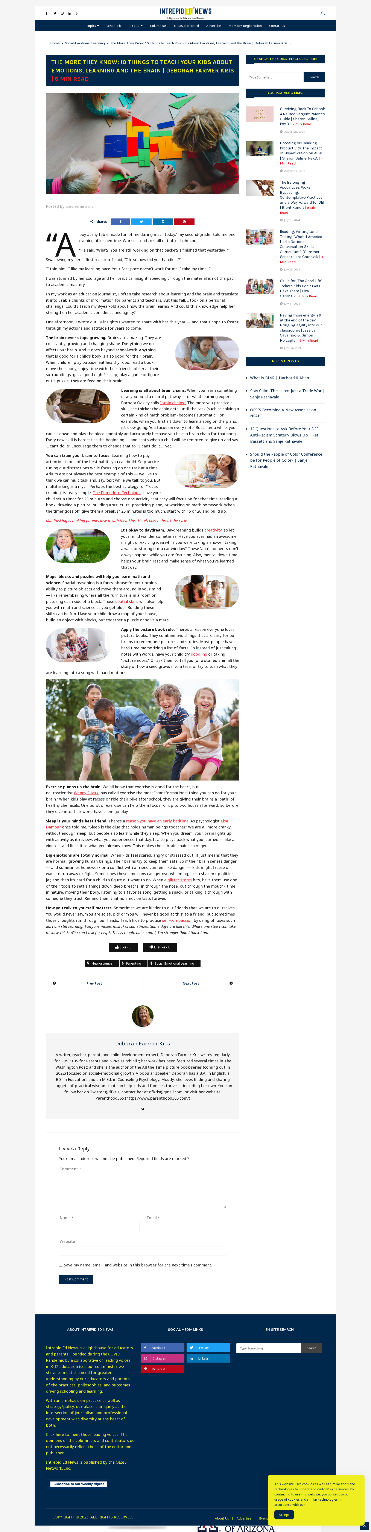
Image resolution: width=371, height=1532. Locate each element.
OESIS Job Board (186, 25)
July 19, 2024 (292, 269)
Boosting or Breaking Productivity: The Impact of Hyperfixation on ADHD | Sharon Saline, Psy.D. (302, 153)
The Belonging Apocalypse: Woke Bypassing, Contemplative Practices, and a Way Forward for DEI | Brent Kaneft (302, 197)
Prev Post (94, 983)
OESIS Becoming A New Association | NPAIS (284, 413)
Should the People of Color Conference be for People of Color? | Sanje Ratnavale (286, 460)
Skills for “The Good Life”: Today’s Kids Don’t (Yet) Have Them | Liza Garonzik (301, 288)
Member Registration (245, 25)
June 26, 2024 (292, 348)
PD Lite (134, 25)
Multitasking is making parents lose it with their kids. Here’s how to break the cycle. (117, 520)
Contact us (277, 25)
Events (264, 1518)
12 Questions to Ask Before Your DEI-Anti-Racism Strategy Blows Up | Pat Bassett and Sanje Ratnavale (284, 435)
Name (67, 1217)
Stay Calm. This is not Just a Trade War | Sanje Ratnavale (287, 394)
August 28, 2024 (294, 132)
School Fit (113, 25)
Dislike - (161, 947)
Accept (284, 1514)
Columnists (158, 25)
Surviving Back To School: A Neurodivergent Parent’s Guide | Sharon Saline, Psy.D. (302, 116)
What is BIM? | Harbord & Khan (279, 377)
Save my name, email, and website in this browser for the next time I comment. (138, 1265)
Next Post (191, 983)
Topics (91, 25)
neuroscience (101, 963)
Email (153, 1217)
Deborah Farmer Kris (79, 207)
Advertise (213, 25)
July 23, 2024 (292, 220)
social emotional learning (174, 963)
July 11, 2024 (292, 304)
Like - (125, 947)
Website (67, 1241)
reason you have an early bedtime (157, 821)
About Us (222, 1518)
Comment (70, 1168)
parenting (133, 963)
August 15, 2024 (294, 171)
